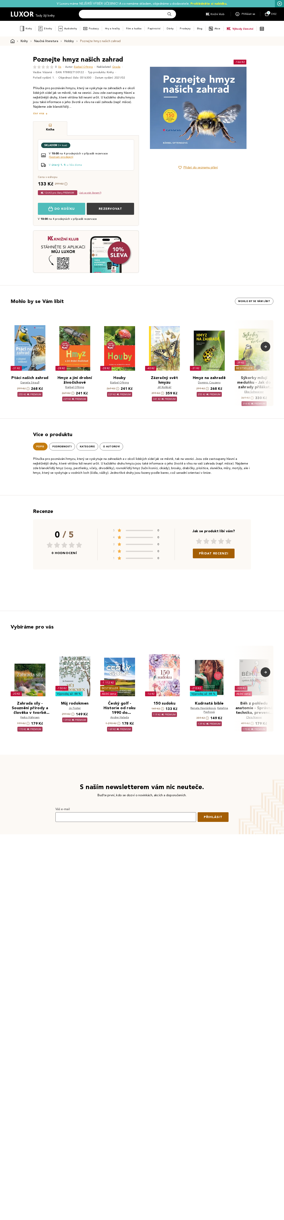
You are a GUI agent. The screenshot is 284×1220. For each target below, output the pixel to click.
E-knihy (48, 28)
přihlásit (213, 817)
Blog (199, 28)
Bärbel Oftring (83, 67)
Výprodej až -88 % (69, 693)
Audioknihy (70, 28)
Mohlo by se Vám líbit (254, 301)
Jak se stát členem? (90, 192)
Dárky (170, 28)
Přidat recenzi (213, 553)
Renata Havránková (203, 708)
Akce (217, 28)
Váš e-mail (62, 809)
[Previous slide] (154, 108)
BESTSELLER (244, 368)
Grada (116, 67)
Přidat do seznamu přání (200, 167)
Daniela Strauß (29, 382)
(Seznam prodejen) (61, 157)
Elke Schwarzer (254, 391)
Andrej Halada (119, 717)
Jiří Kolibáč (164, 387)
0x (59, 67)
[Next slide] (241, 108)
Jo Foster (75, 708)
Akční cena (109, 693)
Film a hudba (133, 28)
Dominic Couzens (209, 382)
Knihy (29, 28)
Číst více (38, 113)
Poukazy (94, 28)
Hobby (69, 41)
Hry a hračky (112, 28)
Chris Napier (254, 717)
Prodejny (185, 28)
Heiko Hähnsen (29, 717)
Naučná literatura (46, 41)
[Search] (169, 14)
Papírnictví (154, 28)
